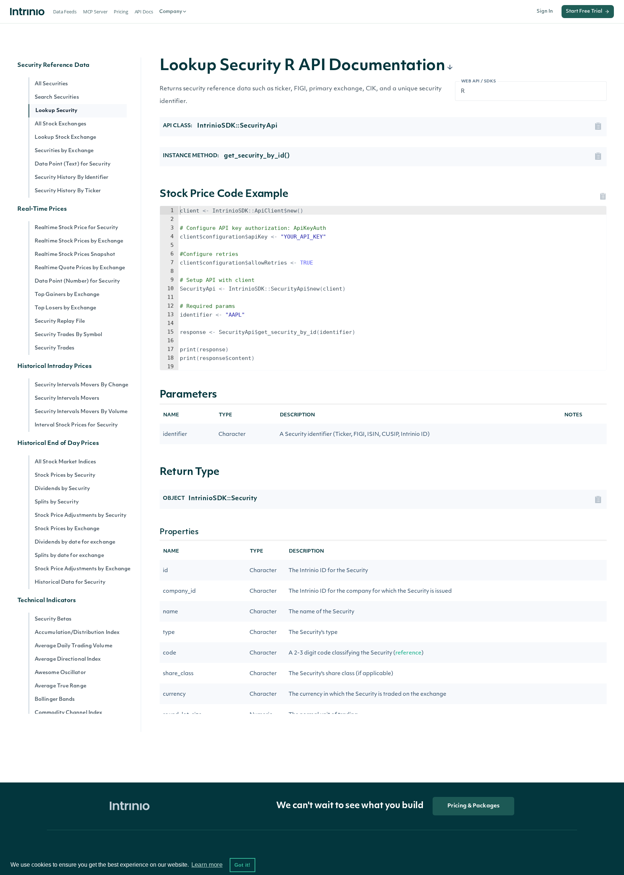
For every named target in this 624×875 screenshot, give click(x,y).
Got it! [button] (242, 865)
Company (170, 11)
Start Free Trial (584, 11)
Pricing (121, 11)
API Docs (144, 11)
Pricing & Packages (473, 806)
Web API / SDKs (478, 81)
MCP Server (95, 11)
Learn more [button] (206, 864)
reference (408, 653)
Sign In (545, 11)
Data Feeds (65, 11)
